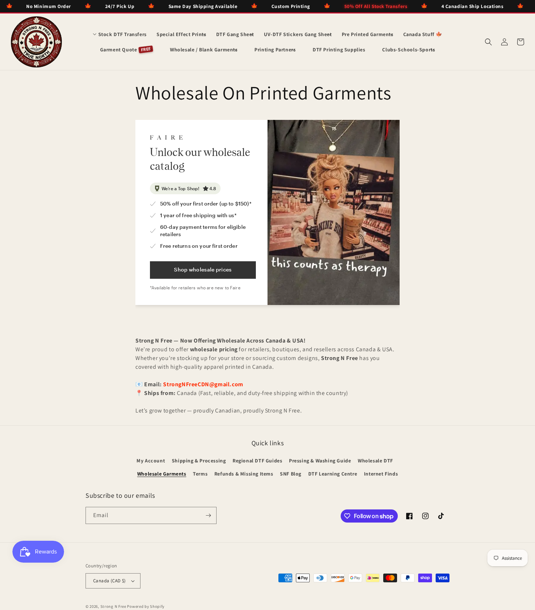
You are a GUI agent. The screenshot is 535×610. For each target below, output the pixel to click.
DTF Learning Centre (332, 473)
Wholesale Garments (161, 473)
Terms (200, 473)
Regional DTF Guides (257, 460)
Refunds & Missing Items (243, 473)
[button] (119, 34)
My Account (150, 460)
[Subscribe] (208, 515)
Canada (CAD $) (109, 581)
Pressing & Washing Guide (320, 460)
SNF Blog (290, 473)
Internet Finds (381, 473)
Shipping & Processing (199, 460)
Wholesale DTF (375, 460)
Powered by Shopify (146, 606)
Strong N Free (113, 606)
